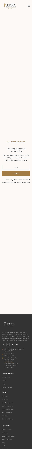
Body (3, 384)
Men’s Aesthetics (7, 387)
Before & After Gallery (8, 436)
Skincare (4, 396)
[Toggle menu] (29, 6)
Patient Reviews (7, 439)
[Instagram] (8, 344)
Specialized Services (8, 419)
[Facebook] (3, 344)
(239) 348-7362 (8, 353)
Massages (5, 416)
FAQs (3, 446)
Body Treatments (7, 406)
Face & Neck (6, 377)
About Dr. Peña (6, 429)
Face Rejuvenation (7, 403)
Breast (4, 380)
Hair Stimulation (7, 412)
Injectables (5, 399)
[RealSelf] (16, 344)
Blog (3, 442)
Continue (16, 173)
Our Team (5, 433)
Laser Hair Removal (8, 409)
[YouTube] (12, 344)
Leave (16, 167)
